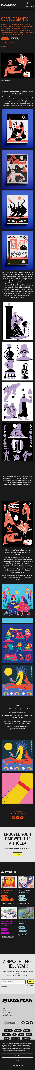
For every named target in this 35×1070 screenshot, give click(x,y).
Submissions (6, 1012)
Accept (17, 1055)
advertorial (8, 1030)
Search (27, 6)
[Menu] (33, 3)
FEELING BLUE (23, 934)
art (12, 899)
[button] (13, 817)
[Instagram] (31, 1022)
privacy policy (5, 986)
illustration (5, 38)
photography (15, 1038)
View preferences (17, 1065)
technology (26, 1038)
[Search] (28, 3)
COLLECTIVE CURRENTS (7, 903)
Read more (8, 881)
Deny (17, 1060)
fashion (29, 1034)
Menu (32, 6)
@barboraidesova (25, 709)
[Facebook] (23, 1022)
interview (4, 929)
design (21, 1034)
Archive (5, 1014)
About (5, 1010)
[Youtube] (27, 1022)
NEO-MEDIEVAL (14, 38)
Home (4, 1008)
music (6, 1038)
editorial (26, 1030)
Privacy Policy (7, 1016)
